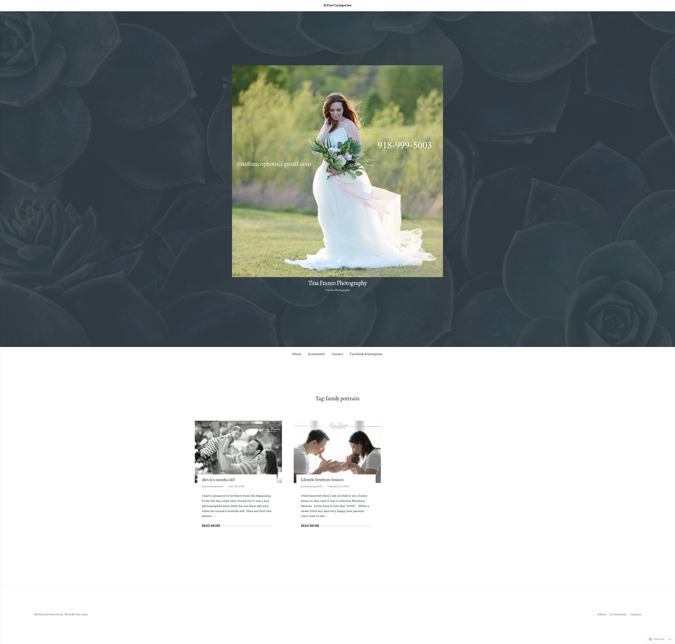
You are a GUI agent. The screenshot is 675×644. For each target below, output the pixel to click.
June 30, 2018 (236, 486)
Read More (211, 526)
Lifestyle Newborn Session (322, 479)
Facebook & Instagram (366, 354)
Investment (316, 354)
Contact (337, 354)
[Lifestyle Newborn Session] (337, 452)
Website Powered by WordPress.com (61, 614)
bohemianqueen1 (212, 486)
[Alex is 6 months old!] (238, 452)
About (296, 354)
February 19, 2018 (338, 486)
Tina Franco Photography (337, 283)
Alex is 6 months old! (218, 479)
